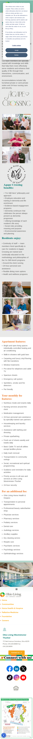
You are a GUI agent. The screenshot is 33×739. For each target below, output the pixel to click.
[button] (4, 735)
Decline (16, 55)
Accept (16, 50)
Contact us (15, 653)
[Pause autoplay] (16, 589)
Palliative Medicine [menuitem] (10, 612)
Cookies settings (16, 45)
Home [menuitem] (4, 600)
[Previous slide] (2, 576)
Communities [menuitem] (8, 604)
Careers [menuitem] (5, 620)
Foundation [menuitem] (7, 616)
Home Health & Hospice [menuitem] (12, 608)
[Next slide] (30, 576)
